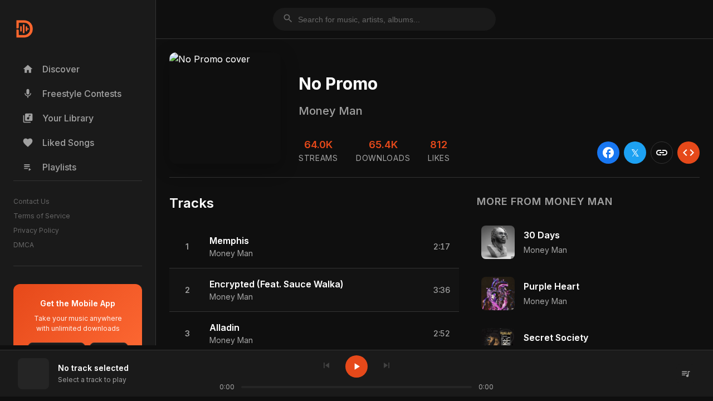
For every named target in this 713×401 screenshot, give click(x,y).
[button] (314, 246)
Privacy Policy (36, 230)
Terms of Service (41, 216)
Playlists (49, 167)
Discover (51, 69)
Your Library (58, 118)
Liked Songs (58, 142)
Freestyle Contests (71, 93)
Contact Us (31, 201)
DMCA (23, 245)
